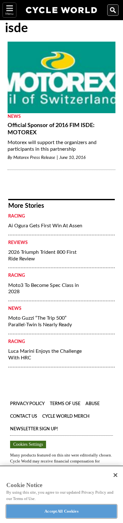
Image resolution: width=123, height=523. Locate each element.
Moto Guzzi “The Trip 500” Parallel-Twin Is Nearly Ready (40, 321)
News (14, 116)
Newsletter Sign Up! (34, 429)
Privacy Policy (27, 404)
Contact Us (23, 416)
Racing (16, 216)
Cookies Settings (28, 444)
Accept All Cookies (61, 511)
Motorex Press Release (34, 157)
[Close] (115, 475)
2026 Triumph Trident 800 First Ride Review (42, 255)
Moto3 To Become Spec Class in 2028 (43, 288)
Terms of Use (65, 404)
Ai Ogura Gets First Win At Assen (45, 225)
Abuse (92, 404)
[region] (61, 494)
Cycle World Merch (66, 416)
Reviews (18, 243)
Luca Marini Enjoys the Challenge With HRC (45, 354)
